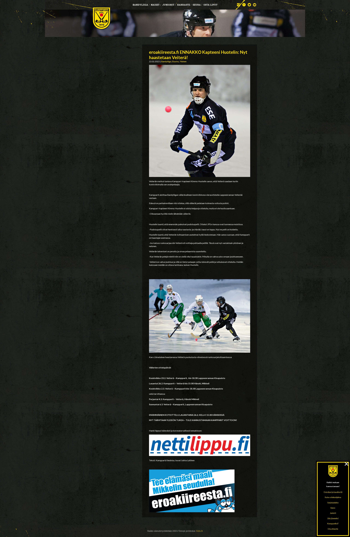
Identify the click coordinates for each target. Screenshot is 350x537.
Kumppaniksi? (333, 523)
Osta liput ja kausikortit (333, 492)
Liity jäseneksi (332, 518)
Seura (332, 508)
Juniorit (333, 513)
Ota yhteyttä (333, 529)
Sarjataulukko (333, 503)
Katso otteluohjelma (333, 497)
